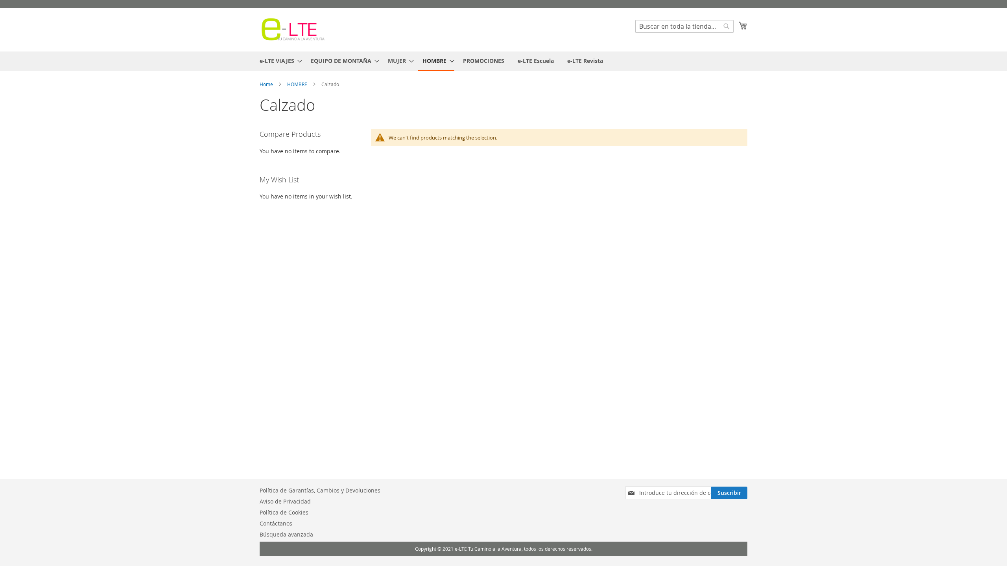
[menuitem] (278, 60)
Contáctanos (276, 523)
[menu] (503, 61)
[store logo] (293, 29)
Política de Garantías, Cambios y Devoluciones (320, 490)
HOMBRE (297, 84)
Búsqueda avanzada (286, 534)
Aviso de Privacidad (285, 501)
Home (267, 84)
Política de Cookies (284, 512)
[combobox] (684, 26)
